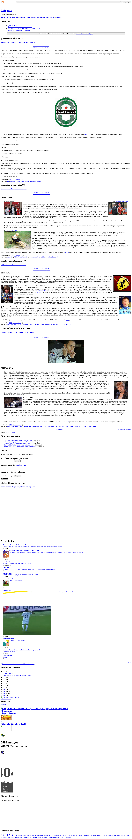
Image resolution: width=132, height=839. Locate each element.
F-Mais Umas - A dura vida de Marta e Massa (17, 332)
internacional (11, 837)
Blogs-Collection (8, 713)
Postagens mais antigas (124, 429)
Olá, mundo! (6, 657)
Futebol (4, 835)
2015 (4, 677)
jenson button (33, 257)
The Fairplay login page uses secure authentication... (19, 442)
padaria (39, 181)
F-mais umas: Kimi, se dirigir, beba (13, 189)
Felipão (17, 837)
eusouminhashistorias (9, 579)
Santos (33, 835)
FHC (28, 837)
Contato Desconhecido (9, 651)
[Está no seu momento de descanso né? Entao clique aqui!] (17, 664)
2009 (4, 689)
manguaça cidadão (46, 837)
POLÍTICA (9, 17)
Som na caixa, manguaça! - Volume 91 (19, 30)
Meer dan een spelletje (16, 580)
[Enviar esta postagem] (23, 179)
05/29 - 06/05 (8, 673)
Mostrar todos (128, 662)
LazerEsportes (7, 573)
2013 (4, 681)
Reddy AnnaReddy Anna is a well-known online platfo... (20, 446)
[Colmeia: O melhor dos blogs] (15, 724)
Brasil (94, 835)
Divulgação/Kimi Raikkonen (122, 201)
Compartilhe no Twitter (41, 46)
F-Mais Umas (18, 257)
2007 (4, 693)
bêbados (54, 837)
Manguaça (99, 835)
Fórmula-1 (25, 257)
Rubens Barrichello (53, 257)
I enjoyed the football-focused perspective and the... (18, 445)
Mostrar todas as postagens (84, 34)
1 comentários (17, 323)
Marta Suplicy (78, 426)
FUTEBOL (3, 17)
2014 (4, 679)
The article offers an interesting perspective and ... (18, 440)
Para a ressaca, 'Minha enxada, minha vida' (20, 27)
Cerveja (18, 181)
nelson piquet (87, 426)
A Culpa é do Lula (35, 837)
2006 (4, 695)
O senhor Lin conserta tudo (17, 640)
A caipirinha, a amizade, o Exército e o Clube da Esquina (24, 28)
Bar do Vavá (60, 837)
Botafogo (128, 835)
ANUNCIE (52, 17)
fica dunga (68, 837)
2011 (4, 685)
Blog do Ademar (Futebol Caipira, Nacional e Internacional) (21, 550)
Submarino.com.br (6, 699)
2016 (4, 671)
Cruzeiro (105, 835)
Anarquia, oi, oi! (12, 25)
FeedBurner (21, 465)
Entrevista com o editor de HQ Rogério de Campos (17, 563)
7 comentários (17, 255)
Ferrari (32, 324)
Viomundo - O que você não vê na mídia (15, 545)
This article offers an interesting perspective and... (18, 443)
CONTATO (39, 17)
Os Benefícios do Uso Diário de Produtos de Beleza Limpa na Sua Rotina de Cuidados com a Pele (30, 569)
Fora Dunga (23, 837)
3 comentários (17, 425)
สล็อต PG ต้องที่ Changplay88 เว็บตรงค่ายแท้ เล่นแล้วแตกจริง (20, 574)
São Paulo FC (48, 835)
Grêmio (110, 835)
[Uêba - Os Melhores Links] (6, 719)
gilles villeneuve (45, 324)
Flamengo (86, 835)
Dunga (3, 837)
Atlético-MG (78, 835)
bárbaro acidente (42, 291)
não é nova (87, 134)
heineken (23, 181)
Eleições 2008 (27, 426)
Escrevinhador (7, 655)
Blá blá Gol (6, 567)
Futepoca (6, 10)
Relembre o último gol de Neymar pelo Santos (64, 591)
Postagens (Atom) (11, 432)
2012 (4, 683)
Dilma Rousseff (121, 835)
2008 (4, 691)
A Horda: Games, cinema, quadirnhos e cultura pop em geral (21, 650)
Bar (8, 181)
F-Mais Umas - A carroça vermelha (13, 265)
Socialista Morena (8, 562)
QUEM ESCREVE (31, 17)
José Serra (70, 835)
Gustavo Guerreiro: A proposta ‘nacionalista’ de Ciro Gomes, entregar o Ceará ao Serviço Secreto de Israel (32, 546)
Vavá (65, 837)
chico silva (10, 257)
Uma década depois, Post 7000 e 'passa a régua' (17, 675)
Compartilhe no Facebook (41, 47)
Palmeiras (39, 835)
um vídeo (39, 292)
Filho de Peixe (7, 590)
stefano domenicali (66, 324)
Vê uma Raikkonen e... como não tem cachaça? (18, 42)
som (6, 837)
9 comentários (17, 179)
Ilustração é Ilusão (8, 638)
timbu (67, 252)
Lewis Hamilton (69, 426)
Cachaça (12, 181)
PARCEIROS (45, 17)
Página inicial (59, 429)
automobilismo (11, 426)
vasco (114, 835)
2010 (4, 687)
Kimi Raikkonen (31, 181)
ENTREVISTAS (22, 17)
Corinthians (27, 835)
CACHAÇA (15, 17)
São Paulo (62, 835)
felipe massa (25, 324)
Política (93, 426)
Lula (91, 835)
